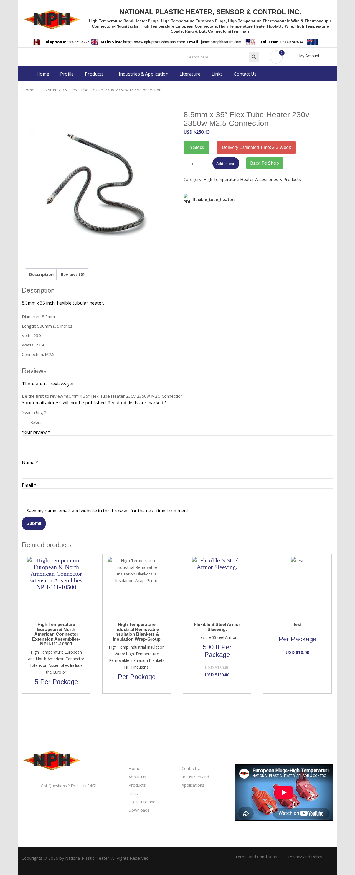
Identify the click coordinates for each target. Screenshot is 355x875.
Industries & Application (143, 74)
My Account (309, 55)
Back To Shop (264, 163)
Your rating (34, 412)
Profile (67, 74)
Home (43, 74)
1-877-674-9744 (291, 41)
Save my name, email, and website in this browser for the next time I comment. (108, 511)
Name (30, 462)
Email (29, 485)
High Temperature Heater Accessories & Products (252, 179)
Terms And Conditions (256, 856)
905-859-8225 (78, 41)
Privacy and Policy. (305, 856)
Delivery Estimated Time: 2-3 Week (256, 147)
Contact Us (245, 74)
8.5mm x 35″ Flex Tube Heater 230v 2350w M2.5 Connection (102, 90)
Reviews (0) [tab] (73, 274)
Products (95, 74)
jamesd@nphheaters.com (221, 41)
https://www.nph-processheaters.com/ (154, 41)
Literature (190, 74)
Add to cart (225, 163)
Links (217, 74)
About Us (137, 776)
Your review (36, 432)
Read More (53, 560)
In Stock (196, 147)
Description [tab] (41, 274)
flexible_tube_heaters (214, 199)
